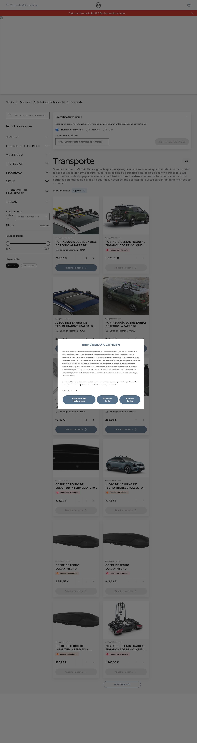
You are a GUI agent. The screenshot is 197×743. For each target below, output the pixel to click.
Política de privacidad (69, 391)
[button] (79, 399)
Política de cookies (74, 385)
